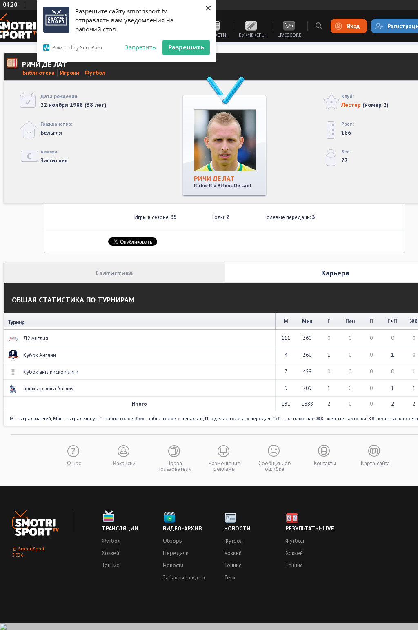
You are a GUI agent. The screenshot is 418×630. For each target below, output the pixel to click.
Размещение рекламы (224, 465)
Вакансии (124, 462)
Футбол (94, 72)
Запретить (140, 47)
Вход (353, 26)
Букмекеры (252, 35)
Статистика (114, 272)
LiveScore (289, 35)
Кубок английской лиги (50, 371)
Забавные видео (184, 577)
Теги (229, 577)
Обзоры (173, 540)
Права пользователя (174, 465)
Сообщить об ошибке (274, 465)
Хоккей (110, 553)
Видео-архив (182, 528)
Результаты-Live (309, 528)
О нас (74, 462)
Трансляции (120, 528)
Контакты (325, 462)
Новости (173, 565)
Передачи (176, 553)
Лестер (351, 105)
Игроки (69, 72)
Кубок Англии (39, 355)
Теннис (110, 565)
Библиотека (38, 72)
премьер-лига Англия (48, 388)
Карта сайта (375, 462)
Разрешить (186, 47)
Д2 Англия (35, 338)
